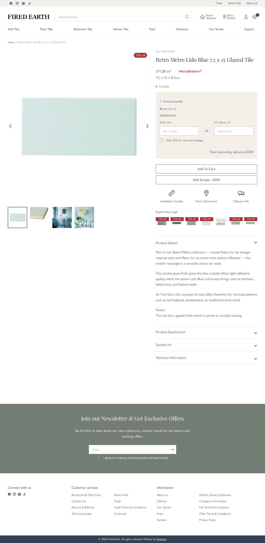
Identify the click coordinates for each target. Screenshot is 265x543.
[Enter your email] (172, 449)
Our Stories (164, 507)
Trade (219, 3)
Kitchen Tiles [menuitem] (120, 29)
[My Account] (246, 16)
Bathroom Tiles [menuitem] (83, 29)
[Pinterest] (23, 3)
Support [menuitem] (249, 29)
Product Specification (171, 332)
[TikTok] (29, 3)
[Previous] (11, 126)
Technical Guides (82, 514)
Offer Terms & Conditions (215, 514)
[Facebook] (11, 3)
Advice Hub (234, 3)
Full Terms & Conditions (214, 507)
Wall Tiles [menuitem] (13, 29)
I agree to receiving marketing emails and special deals (135, 458)
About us (162, 495)
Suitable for (164, 345)
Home (11, 42)
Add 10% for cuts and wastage (184, 140)
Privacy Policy (207, 520)
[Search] (187, 16)
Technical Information (171, 358)
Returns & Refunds (83, 507)
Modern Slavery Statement (215, 495)
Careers (161, 520)
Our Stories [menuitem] (216, 29)
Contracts (120, 514)
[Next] (147, 126)
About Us (252, 3)
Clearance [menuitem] (182, 29)
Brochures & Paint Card (86, 495)
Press (160, 514)
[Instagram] (17, 3)
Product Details (167, 243)
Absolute (162, 539)
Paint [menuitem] (152, 29)
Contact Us (79, 501)
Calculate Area (168, 115)
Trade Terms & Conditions (130, 507)
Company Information (213, 501)
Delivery (162, 501)
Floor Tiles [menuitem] (46, 29)
